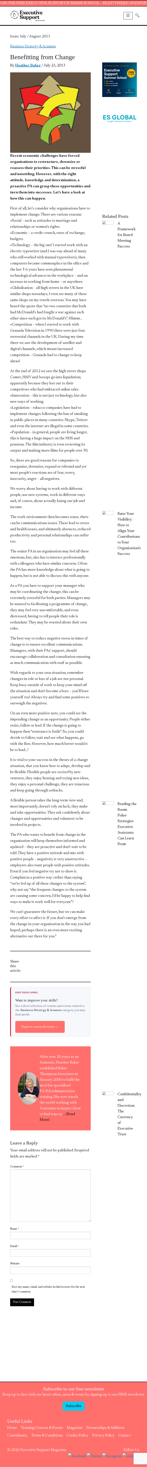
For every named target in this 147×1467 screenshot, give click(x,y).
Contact (124, 1435)
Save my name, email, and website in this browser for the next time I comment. (48, 1289)
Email (14, 1246)
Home (12, 1428)
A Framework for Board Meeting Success (127, 235)
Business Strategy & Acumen (33, 46)
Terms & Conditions (47, 1435)
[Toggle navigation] (128, 15)
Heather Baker (28, 65)
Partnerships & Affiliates (105, 1428)
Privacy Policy (103, 1435)
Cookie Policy (77, 1435)
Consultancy (17, 1435)
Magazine (74, 1428)
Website (15, 1264)
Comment (17, 1167)
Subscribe (73, 1406)
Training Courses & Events (42, 1428)
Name (14, 1229)
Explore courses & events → (40, 1026)
